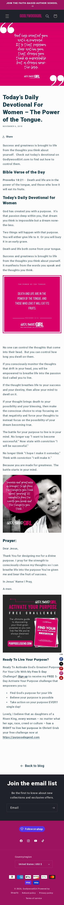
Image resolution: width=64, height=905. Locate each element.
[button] (7, 16)
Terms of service (34, 898)
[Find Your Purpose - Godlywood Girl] (32, 652)
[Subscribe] (53, 808)
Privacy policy (46, 893)
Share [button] (9, 136)
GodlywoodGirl (30, 889)
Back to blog (34, 766)
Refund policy (29, 893)
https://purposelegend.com (21, 737)
